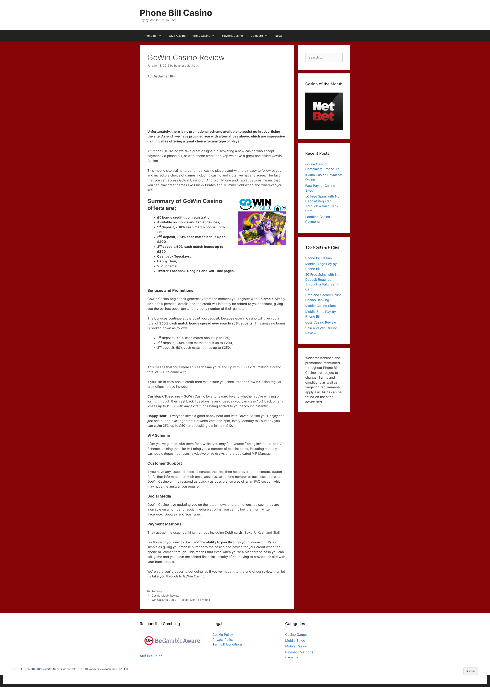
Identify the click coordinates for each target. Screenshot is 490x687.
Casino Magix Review (165, 595)
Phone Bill (150, 35)
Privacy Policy (223, 639)
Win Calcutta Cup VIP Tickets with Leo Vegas (181, 599)
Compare (257, 35)
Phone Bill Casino (176, 12)
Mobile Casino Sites (320, 306)
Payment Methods (299, 652)
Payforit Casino (232, 35)
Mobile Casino (296, 646)
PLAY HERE (122, 668)
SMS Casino (177, 35)
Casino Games (296, 635)
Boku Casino (201, 35)
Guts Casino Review (320, 322)
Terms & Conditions (227, 644)
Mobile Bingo (295, 640)
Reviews (157, 591)
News (279, 35)
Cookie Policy (222, 635)
